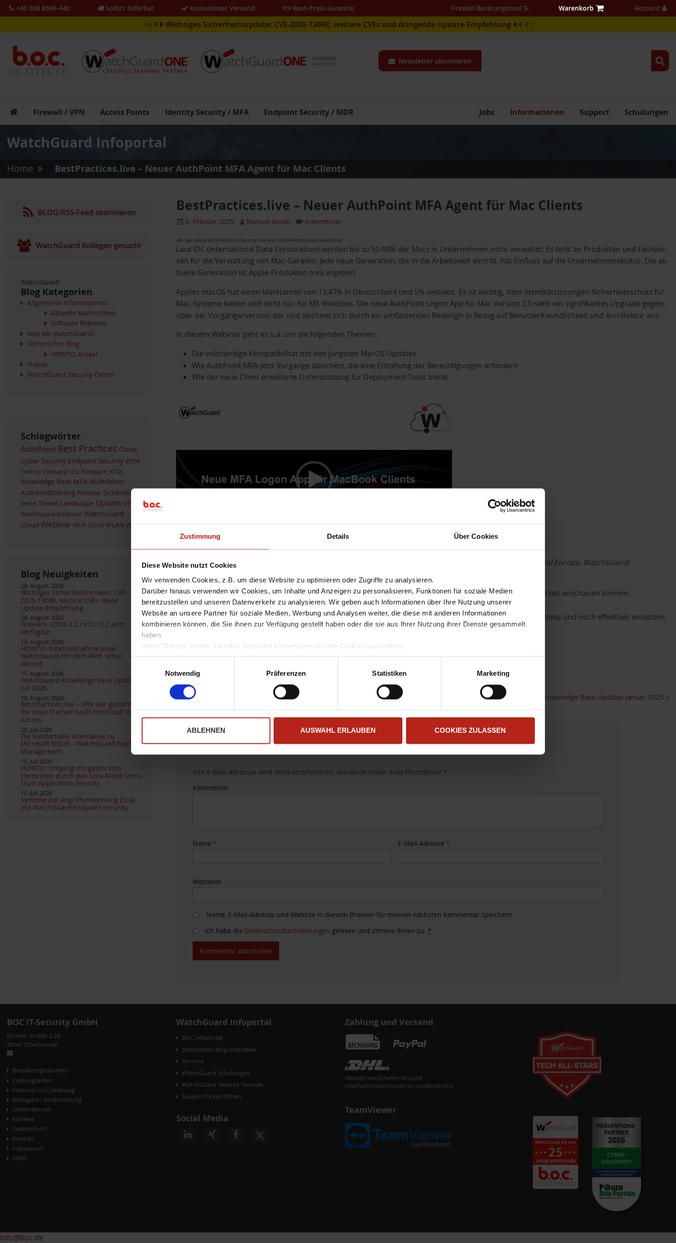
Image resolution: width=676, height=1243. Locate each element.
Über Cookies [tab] (476, 536)
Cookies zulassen (470, 730)
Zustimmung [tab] (200, 536)
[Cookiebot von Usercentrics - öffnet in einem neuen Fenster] (494, 506)
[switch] (286, 693)
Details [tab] (338, 536)
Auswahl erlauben (338, 730)
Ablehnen (206, 730)
